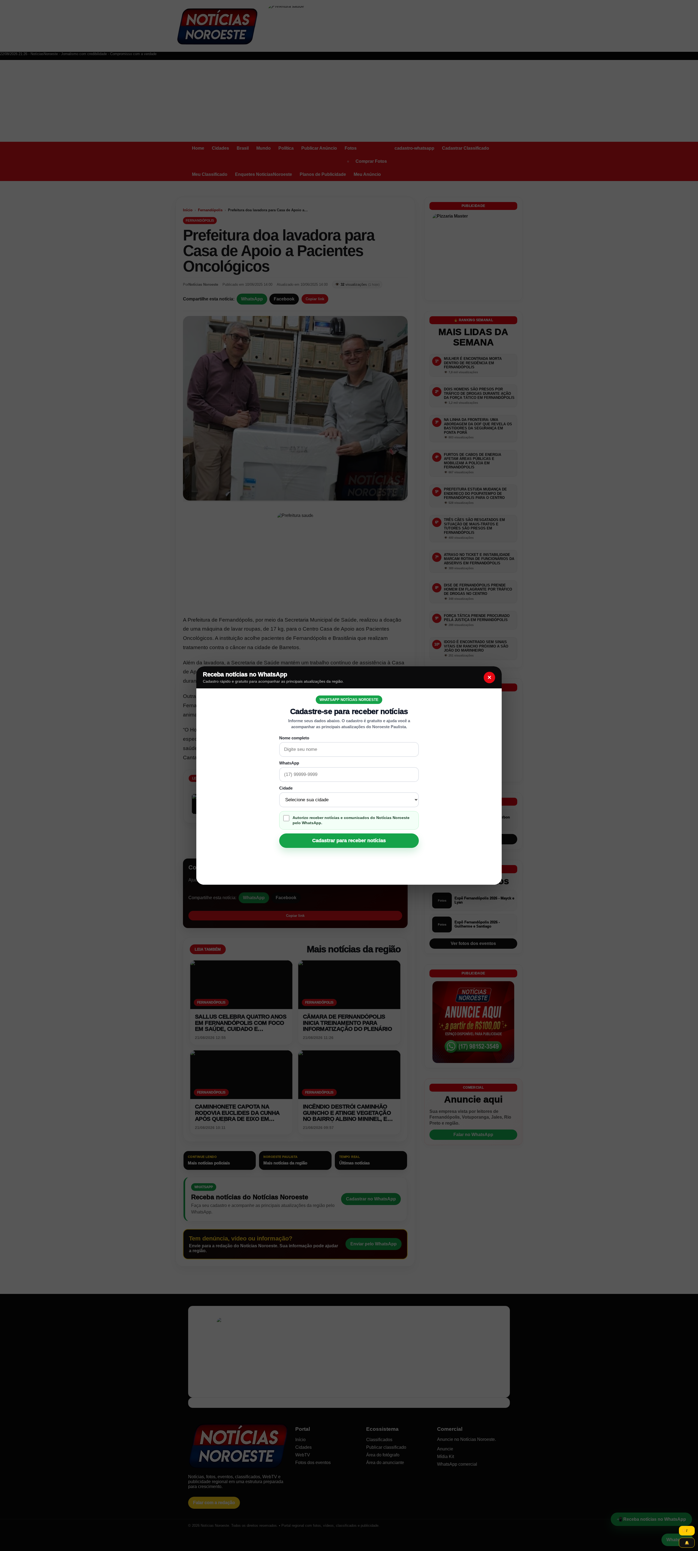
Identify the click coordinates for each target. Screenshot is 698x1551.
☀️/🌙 (687, 1531)
